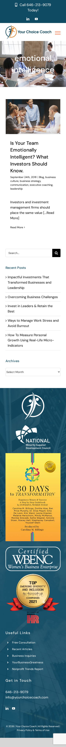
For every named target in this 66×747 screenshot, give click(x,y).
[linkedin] (7, 708)
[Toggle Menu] (58, 33)
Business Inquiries (24, 656)
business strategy (30, 181)
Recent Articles (22, 649)
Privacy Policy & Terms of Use (33, 730)
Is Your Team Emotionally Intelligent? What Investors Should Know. (29, 157)
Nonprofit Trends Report (27, 669)
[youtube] (13, 708)
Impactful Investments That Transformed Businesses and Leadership (29, 282)
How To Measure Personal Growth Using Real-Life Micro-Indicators (31, 340)
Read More (16, 227)
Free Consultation (23, 642)
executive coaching (41, 184)
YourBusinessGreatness (27, 662)
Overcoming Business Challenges (33, 297)
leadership (16, 188)
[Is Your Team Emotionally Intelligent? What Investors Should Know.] (33, 116)
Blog (41, 177)
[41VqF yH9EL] (33, 455)
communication (19, 184)
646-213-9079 (39, 5)
